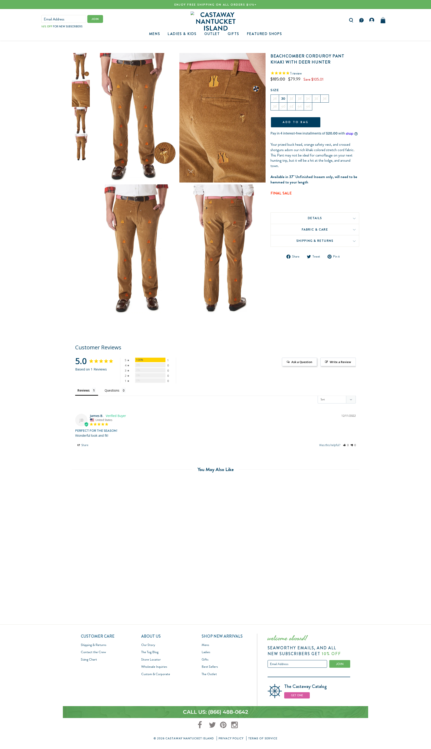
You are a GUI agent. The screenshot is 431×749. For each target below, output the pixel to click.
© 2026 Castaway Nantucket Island (184, 738)
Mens (154, 33)
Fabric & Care (315, 229)
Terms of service (262, 738)
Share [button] (84, 445)
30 (283, 99)
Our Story (148, 644)
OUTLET (212, 33)
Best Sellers (210, 666)
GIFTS (233, 33)
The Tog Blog (149, 652)
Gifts (205, 659)
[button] (345, 445)
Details (315, 218)
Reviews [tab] (83, 390)
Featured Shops (264, 33)
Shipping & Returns (315, 241)
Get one (297, 695)
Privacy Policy (231, 738)
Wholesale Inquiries (154, 666)
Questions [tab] (112, 390)
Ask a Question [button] (301, 362)
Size (274, 90)
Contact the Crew (93, 652)
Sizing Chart (89, 659)
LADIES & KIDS (182, 33)
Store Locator (151, 659)
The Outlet (209, 674)
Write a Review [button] (340, 362)
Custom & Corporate (155, 674)
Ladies (206, 652)
